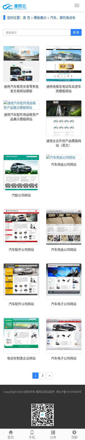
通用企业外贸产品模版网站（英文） (63, 142)
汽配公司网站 (21, 195)
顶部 (74, 437)
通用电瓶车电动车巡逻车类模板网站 (63, 88)
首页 (10, 437)
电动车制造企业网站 (21, 358)
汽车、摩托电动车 (62, 17)
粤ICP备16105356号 (69, 392)
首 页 (26, 17)
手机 (32, 437)
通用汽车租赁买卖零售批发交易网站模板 (21, 88)
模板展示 (40, 17)
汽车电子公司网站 (63, 303)
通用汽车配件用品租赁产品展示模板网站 (21, 116)
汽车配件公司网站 (21, 249)
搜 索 (76, 32)
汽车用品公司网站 (63, 164)
